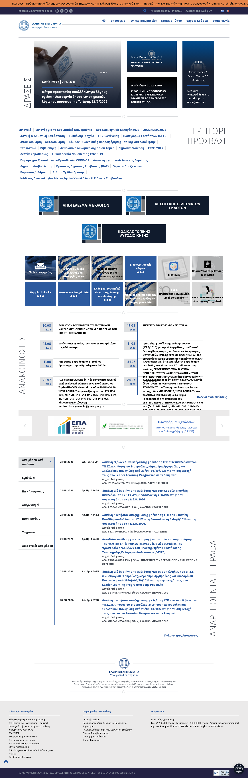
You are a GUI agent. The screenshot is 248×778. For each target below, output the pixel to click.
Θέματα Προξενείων (127, 166)
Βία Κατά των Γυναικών (20, 757)
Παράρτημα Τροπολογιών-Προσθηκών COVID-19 (54, 160)
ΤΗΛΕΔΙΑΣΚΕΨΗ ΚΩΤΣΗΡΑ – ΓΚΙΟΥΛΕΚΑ (146, 64)
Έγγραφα (28, 532)
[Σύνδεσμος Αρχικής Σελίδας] (104, 20)
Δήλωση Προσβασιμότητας (96, 733)
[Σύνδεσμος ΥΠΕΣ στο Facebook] (62, 11)
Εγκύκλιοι (28, 478)
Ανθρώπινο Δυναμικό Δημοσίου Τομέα (87, 148)
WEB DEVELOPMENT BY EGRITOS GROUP (69, 773)
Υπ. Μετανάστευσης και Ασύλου (24, 743)
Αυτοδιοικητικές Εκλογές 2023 (117, 130)
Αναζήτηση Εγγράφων (199, 11)
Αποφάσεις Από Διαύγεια (33, 462)
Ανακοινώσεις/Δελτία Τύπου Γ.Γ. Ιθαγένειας (198, 76)
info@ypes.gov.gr (165, 719)
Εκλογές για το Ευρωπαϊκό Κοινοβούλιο (63, 130)
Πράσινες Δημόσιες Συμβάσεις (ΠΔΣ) (82, 166)
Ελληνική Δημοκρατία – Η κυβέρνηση (27, 719)
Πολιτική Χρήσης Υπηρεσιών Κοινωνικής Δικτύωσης (107, 730)
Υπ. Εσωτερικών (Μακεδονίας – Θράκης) (28, 723)
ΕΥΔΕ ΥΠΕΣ (14, 733)
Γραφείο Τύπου (171, 20)
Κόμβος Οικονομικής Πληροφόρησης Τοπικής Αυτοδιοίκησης (112, 142)
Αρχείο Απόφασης (113, 479)
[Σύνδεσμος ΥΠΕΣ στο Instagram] (71, 11)
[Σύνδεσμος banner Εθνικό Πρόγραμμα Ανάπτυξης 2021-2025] (124, 426)
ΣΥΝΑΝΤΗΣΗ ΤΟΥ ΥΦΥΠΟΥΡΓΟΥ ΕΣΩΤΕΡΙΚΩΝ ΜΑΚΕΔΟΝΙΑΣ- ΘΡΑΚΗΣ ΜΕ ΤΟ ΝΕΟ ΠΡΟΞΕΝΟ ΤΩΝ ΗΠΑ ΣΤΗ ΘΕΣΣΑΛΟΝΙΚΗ (87, 329)
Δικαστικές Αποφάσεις (37, 546)
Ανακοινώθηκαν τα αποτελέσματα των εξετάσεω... (198, 98)
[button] (25, 426)
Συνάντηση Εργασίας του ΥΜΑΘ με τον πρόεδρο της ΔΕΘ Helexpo (87, 345)
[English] (227, 11)
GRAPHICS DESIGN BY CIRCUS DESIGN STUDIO (113, 773)
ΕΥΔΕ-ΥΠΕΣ (155, 148)
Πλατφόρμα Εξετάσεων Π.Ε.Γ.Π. (145, 136)
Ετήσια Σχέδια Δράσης (69, 172)
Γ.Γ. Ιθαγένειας (108, 136)
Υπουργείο (118, 20)
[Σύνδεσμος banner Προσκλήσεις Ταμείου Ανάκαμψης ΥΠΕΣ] (72, 426)
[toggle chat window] (238, 769)
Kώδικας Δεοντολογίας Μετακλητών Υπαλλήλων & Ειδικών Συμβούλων (71, 178)
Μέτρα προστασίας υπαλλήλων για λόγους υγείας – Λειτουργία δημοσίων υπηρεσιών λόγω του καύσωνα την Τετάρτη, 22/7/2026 (74, 97)
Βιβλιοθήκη (48, 148)
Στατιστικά (28, 148)
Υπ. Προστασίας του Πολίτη (22, 740)
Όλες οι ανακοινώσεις (212, 397)
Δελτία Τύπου (50, 81)
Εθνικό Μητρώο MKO (19, 747)
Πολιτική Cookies (91, 719)
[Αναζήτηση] (145, 11)
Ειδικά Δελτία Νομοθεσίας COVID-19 (77, 154)
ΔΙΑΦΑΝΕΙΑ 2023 (154, 130)
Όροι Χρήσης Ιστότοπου (94, 736)
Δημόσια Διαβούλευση (36, 166)
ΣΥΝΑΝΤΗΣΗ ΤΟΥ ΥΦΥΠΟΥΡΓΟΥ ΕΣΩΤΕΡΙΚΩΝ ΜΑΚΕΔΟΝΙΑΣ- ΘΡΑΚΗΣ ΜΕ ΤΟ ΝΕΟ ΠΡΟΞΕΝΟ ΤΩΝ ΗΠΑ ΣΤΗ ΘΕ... (148, 96)
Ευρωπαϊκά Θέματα (34, 172)
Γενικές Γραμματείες (143, 20)
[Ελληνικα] (222, 11)
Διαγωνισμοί (30, 505)
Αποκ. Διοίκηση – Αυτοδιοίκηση (42, 142)
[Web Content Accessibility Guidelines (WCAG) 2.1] (182, 773)
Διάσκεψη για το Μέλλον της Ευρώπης (120, 160)
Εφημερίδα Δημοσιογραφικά (23, 736)
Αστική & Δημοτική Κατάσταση (42, 136)
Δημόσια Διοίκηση (131, 148)
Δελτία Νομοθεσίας (34, 154)
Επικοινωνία (221, 20)
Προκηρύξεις (31, 518)
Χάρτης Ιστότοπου (91, 740)
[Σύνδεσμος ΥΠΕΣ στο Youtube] (66, 11)
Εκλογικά (25, 130)
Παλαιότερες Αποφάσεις (181, 635)
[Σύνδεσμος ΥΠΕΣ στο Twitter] (57, 11)
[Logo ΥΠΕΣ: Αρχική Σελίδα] (49, 25)
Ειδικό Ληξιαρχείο (81, 136)
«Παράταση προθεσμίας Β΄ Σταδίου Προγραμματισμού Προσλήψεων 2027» (81, 363)
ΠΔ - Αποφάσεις (33, 491)
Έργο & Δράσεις (197, 20)
